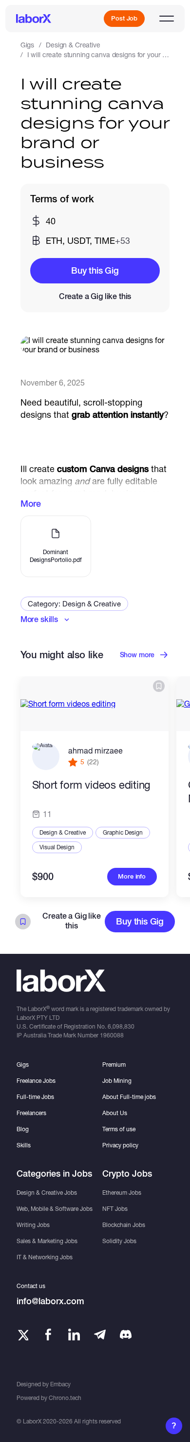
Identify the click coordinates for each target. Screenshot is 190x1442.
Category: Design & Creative (74, 603)
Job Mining (117, 1080)
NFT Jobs (115, 1208)
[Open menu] (166, 18)
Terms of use (118, 1129)
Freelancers (31, 1113)
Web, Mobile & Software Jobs (55, 1208)
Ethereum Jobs (121, 1192)
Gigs (27, 45)
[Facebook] (48, 1334)
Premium (114, 1064)
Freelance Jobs (36, 1080)
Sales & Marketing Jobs (47, 1241)
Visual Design (57, 847)
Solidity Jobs (119, 1241)
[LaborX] (33, 18)
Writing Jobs (33, 1224)
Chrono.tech (65, 1397)
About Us (114, 1113)
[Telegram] (100, 1334)
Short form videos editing (91, 784)
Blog (23, 1129)
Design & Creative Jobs (47, 1192)
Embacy (60, 1384)
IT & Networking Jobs (45, 1257)
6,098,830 (121, 1026)
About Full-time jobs (129, 1096)
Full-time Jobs (35, 1096)
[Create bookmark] (159, 686)
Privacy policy (120, 1145)
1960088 (112, 1035)
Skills (24, 1145)
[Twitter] (22, 1334)
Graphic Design (123, 832)
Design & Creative (73, 45)
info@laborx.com (50, 1301)
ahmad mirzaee (95, 750)
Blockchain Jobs (123, 1224)
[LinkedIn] (74, 1334)
